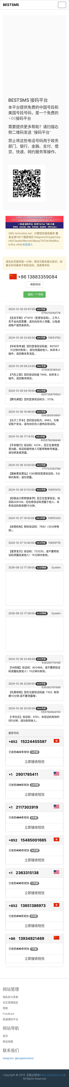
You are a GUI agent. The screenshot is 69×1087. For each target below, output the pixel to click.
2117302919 (27, 807)
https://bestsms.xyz (52, 1074)
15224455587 (34, 741)
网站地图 (8, 1041)
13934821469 (31, 938)
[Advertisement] (34, 57)
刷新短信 (35, 284)
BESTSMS (11, 5)
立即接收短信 (35, 762)
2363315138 (27, 873)
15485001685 (33, 840)
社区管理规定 (10, 1002)
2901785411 (27, 774)
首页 (5, 1035)
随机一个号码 (35, 294)
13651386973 (33, 905)
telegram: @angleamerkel (18, 1058)
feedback (8, 1013)
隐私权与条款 (10, 996)
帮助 (5, 1008)
